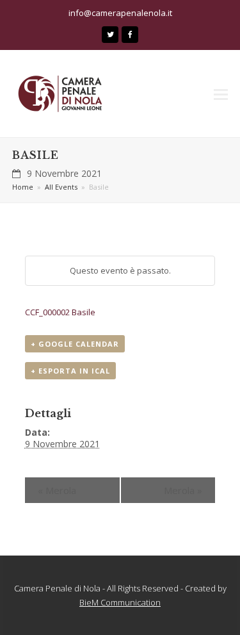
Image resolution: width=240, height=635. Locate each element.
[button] (221, 93)
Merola (57, 490)
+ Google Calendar (75, 344)
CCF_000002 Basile (60, 312)
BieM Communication (120, 602)
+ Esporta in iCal (70, 370)
